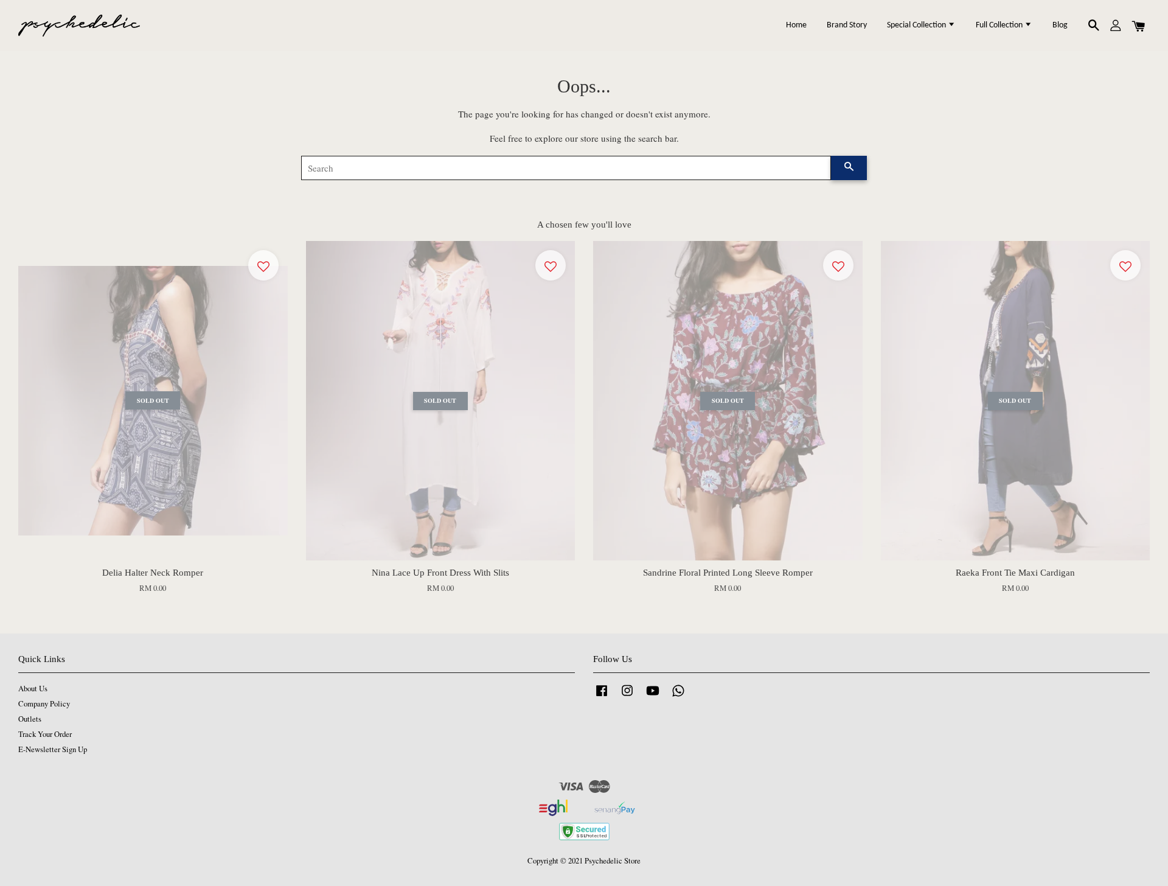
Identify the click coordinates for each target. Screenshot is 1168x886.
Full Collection (1000, 25)
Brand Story (847, 25)
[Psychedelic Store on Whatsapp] (678, 696)
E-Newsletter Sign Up (52, 749)
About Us (32, 688)
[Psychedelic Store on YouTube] (652, 696)
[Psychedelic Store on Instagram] (627, 696)
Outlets (29, 719)
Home (796, 25)
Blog (1060, 25)
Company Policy (44, 704)
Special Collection (917, 25)
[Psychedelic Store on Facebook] (601, 696)
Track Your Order (45, 734)
